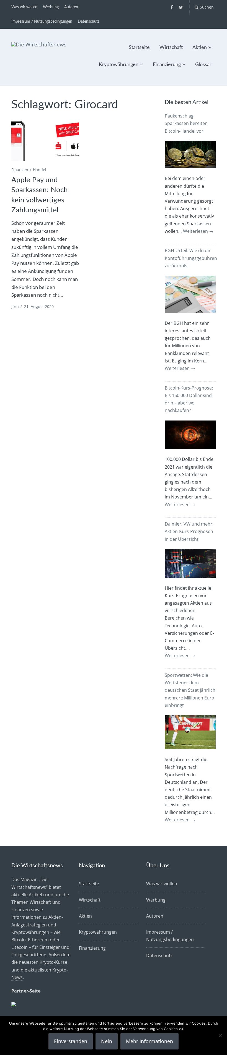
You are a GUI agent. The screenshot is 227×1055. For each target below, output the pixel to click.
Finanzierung (167, 64)
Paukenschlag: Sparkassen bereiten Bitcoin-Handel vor (186, 123)
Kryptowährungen (118, 64)
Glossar (203, 64)
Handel (39, 169)
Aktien (199, 47)
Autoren (71, 7)
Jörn (15, 306)
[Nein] (220, 1035)
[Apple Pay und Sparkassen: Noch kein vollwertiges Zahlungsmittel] (45, 139)
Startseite (139, 47)
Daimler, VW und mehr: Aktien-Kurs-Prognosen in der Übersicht (189, 531)
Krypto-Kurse (53, 962)
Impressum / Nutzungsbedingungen (41, 21)
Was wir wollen (24, 7)
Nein (106, 1041)
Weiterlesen (198, 231)
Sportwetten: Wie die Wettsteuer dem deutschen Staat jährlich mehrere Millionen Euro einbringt (190, 690)
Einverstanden (70, 1041)
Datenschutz (88, 21)
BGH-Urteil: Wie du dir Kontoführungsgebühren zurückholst (191, 257)
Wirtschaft (171, 47)
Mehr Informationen (149, 1041)
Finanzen (19, 169)
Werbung (51, 7)
